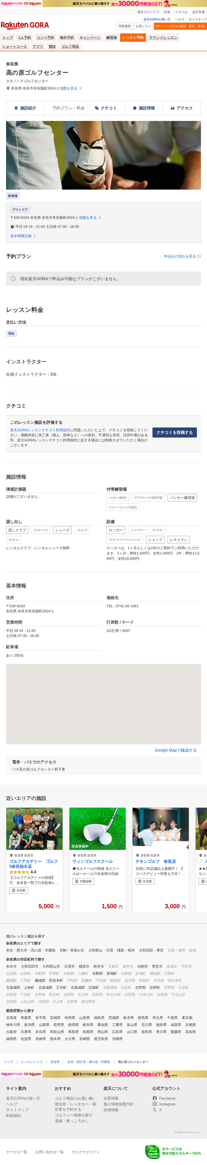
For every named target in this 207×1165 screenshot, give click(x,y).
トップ (7, 37)
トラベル (181, 12)
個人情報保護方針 (119, 1104)
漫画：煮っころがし (72, 1121)
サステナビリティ (86, 1152)
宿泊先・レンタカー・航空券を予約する (75, 1106)
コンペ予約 (45, 37)
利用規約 (13, 1115)
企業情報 (111, 1098)
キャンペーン (90, 37)
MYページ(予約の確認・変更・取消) (180, 26)
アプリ (38, 47)
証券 (167, 12)
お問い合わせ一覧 (49, 1152)
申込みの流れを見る (180, 256)
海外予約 (67, 37)
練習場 (111, 37)
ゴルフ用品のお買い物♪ (75, 1098)
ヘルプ (179, 19)
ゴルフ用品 (70, 47)
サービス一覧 (16, 1152)
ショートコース (14, 47)
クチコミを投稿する (175, 432)
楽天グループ (147, 12)
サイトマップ (198, 19)
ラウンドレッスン (163, 37)
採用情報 (111, 1110)
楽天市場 (198, 12)
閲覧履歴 (125, 26)
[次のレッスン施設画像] (201, 860)
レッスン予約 (133, 37)
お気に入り (143, 26)
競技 (52, 47)
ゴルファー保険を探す (74, 1115)
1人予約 (24, 37)
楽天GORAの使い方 (157, 19)
